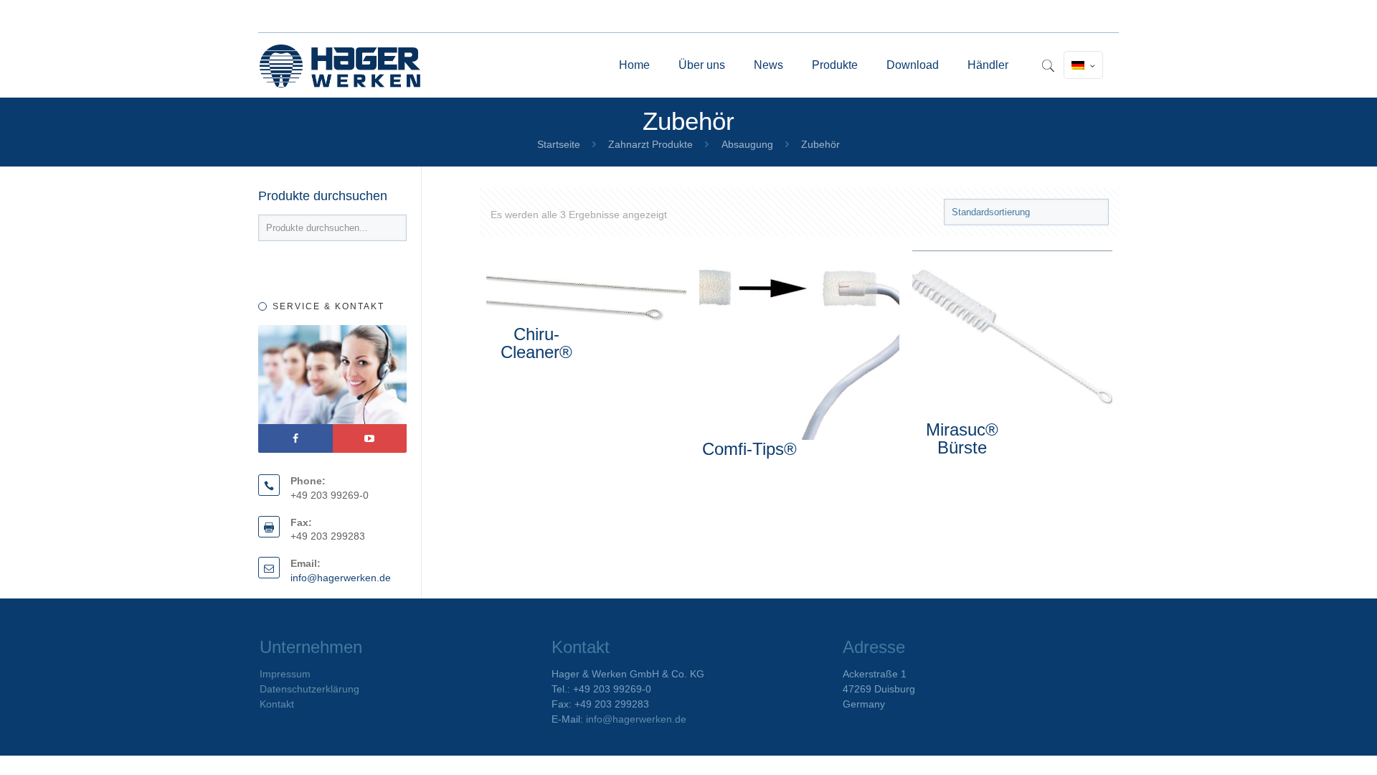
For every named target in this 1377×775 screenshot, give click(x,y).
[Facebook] (295, 438)
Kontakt (277, 704)
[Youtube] (370, 438)
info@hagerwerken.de (340, 577)
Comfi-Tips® (749, 449)
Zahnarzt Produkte (650, 144)
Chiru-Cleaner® (536, 343)
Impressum (285, 674)
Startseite (558, 144)
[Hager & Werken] (340, 65)
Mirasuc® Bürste (962, 438)
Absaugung (747, 144)
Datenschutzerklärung (309, 689)
